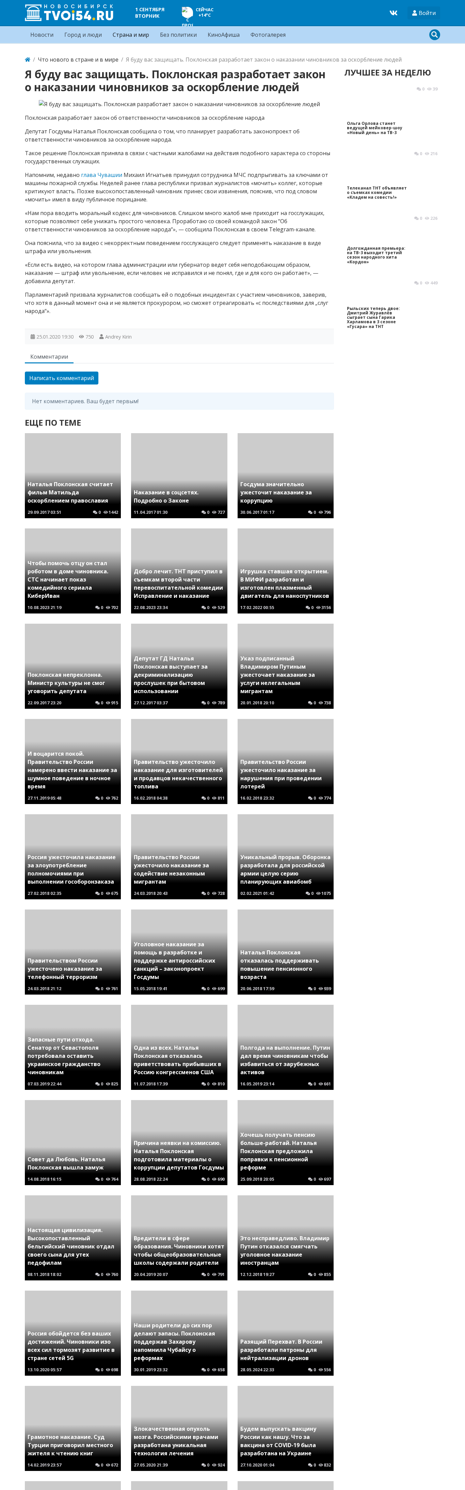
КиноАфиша (224, 34)
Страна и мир (131, 34)
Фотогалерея (268, 34)
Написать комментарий (61, 378)
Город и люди (83, 34)
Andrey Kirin (118, 336)
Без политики (178, 34)
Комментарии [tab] (49, 356)
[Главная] (27, 59)
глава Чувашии (101, 175)
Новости (41, 34)
